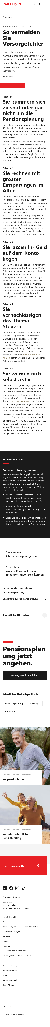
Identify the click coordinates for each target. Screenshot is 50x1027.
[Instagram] (17, 888)
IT (14, 1006)
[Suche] (39, 4)
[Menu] (45, 4)
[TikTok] (24, 888)
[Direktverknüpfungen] (34, 4)
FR (10, 1006)
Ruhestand (10, 711)
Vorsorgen (35, 703)
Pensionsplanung (14, 703)
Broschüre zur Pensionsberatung (20, 599)
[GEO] (38, 865)
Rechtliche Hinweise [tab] (16, 615)
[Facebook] (11, 888)
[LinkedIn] (5, 888)
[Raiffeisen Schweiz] (12, 4)
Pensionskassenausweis (19, 401)
